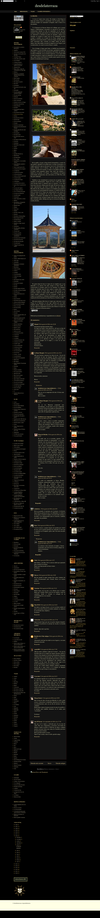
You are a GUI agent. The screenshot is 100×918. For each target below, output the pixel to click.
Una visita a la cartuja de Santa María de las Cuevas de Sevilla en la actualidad (81, 132)
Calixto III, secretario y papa (19, 58)
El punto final (16, 119)
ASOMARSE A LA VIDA (76, 416)
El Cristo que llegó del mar (19, 569)
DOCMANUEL (74, 349)
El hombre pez (17, 292)
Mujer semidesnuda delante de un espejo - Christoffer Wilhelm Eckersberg (81, 182)
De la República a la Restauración (18, 499)
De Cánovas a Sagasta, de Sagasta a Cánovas (19, 503)
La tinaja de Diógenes (75, 289)
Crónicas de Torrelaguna (76, 149)
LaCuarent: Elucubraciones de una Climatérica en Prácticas (77, 472)
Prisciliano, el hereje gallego (19, 216)
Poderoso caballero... (18, 369)
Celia (35, 560)
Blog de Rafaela (74, 299)
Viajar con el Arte (75, 130)
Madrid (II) (16, 709)
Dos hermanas (16, 403)
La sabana (16, 598)
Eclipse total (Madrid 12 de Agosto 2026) (80, 242)
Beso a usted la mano (80, 160)
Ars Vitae (73, 452)
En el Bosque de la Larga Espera (78, 527)
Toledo (15, 722)
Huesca (15, 702)
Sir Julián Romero (17, 219)
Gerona (15, 695)
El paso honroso (17, 298)
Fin (77, 443)
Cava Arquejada (17, 783)
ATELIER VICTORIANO (76, 319)
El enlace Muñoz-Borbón (19, 405)
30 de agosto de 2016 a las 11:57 (46, 560)
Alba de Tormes (17, 736)
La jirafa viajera (17, 343)
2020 (16, 828)
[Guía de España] (73, 545)
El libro (15, 296)
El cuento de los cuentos (19, 625)
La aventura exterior (18, 471)
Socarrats (15, 611)
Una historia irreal (17, 626)
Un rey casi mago (17, 387)
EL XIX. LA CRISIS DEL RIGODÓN (81, 650)
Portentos (16, 214)
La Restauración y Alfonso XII (20, 501)
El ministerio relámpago (18, 464)
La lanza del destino (18, 174)
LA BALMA (34, 16)
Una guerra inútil (17, 469)
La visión (16, 601)
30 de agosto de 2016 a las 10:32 (46, 525)
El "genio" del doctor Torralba (20, 290)
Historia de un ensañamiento (19, 420)
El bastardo (16, 90)
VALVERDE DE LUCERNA (77, 380)
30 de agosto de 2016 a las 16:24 (48, 605)
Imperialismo (16, 155)
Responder (37, 348)
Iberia (15, 152)
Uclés (15, 768)
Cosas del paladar (17, 274)
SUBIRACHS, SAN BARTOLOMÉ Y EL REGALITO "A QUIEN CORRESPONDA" (81, 123)
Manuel (36, 324)
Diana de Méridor (43, 434)
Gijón (15, 697)
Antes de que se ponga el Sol (19, 52)
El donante (16, 546)
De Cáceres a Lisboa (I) (18, 689)
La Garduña (16, 338)
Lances (15, 424)
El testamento (16, 132)
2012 (16, 869)
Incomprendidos (17, 157)
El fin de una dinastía (18, 98)
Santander (16, 717)
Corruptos (16, 272)
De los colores (16, 662)
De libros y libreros (17, 660)
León (15, 706)
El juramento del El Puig (19, 550)
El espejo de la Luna (75, 488)
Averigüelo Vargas (17, 57)
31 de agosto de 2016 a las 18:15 (48, 676)
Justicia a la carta (17, 331)
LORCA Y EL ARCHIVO (79, 281)
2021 (16, 826)
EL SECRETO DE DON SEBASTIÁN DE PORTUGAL (80, 580)
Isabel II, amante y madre (19, 422)
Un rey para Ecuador (18, 435)
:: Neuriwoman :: (74, 339)
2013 (16, 867)
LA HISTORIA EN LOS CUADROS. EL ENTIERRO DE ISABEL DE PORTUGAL (81, 620)
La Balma (16, 788)
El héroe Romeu (17, 105)
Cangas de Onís (17, 740)
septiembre (19, 843)
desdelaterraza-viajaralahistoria (47, 388)
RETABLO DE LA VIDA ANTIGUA (76, 87)
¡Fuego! (15, 146)
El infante (16, 107)
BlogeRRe (73, 406)
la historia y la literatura (21, 812)
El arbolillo (16, 281)
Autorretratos (16, 567)
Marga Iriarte (38, 698)
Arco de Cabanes (17, 779)
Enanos (15, 309)
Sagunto (15, 758)
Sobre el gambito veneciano (19, 817)
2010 (16, 873)
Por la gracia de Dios (18, 371)
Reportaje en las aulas (75, 427)
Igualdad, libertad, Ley (18, 153)
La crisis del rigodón (18, 468)
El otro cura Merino (18, 466)
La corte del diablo (17, 809)
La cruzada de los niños (18, 332)
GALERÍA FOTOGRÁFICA (44, 11)
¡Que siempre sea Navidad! (19, 378)
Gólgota (15, 596)
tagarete (73, 482)
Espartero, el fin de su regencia (20, 459)
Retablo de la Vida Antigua (41, 636)
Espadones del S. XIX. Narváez (20, 419)
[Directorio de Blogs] (74, 544)
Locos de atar (16, 352)
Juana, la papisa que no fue (19, 167)
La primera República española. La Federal (18, 492)
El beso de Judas (17, 544)
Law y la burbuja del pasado (19, 191)
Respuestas (39, 385)
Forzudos (16, 313)
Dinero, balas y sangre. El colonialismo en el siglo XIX (19, 69)
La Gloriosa (16, 481)
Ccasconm (37, 676)
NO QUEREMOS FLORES (80, 489)
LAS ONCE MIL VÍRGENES (79, 559)
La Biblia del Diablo (80, 78)
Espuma (78, 453)
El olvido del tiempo (80, 417)
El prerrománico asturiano (19, 587)
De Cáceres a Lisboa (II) (18, 690)
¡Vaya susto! (16, 389)
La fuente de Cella (17, 790)
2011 (16, 871)
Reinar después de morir (18, 217)
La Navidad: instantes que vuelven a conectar (81, 341)
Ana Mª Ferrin (38, 721)
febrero (18, 859)
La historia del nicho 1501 (19, 340)
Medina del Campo (18, 749)
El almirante (16, 85)
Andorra (15, 676)
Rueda (15, 756)
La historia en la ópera (18, 341)
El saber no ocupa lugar (18, 125)
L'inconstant (16, 197)
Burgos (15, 685)
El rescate (16, 589)
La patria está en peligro (18, 443)
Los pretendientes (17, 356)
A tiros (15, 402)
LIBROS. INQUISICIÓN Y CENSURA (80, 590)
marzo (18, 858)
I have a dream (74, 200)
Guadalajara (16, 701)
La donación (16, 334)
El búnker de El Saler (18, 786)
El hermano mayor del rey (19, 104)
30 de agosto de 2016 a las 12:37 (49, 542)
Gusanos (15, 148)
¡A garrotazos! (16, 488)
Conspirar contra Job (80, 387)
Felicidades (16, 592)
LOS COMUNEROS (81, 151)
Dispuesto (79, 330)
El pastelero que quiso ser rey (19, 300)
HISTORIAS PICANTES (80, 609)
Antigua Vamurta (75, 250)
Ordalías (15, 210)
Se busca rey (16, 483)
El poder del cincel (17, 583)
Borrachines (16, 267)
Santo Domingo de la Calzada (20, 759)
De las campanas (17, 658)
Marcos (36, 575)
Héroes (15, 150)
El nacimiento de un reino (19, 112)
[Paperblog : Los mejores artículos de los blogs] (73, 541)
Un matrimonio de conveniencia (17, 235)
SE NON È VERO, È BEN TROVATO (76, 205)
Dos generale (16, 80)
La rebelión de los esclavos (19, 183)
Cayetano (36, 588)
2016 (16, 835)
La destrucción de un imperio (19, 168)
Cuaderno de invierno (81, 407)
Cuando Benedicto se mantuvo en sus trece (18, 64)
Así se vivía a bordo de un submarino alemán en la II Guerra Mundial (81, 142)
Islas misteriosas (17, 329)
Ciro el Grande (17, 60)
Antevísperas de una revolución (18, 477)
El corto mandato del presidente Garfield (18, 92)
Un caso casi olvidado (18, 382)
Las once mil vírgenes (18, 188)
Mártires (15, 200)
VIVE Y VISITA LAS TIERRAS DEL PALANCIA (77, 256)
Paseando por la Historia (76, 139)
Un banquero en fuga (18, 462)
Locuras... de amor (17, 354)
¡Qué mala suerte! (17, 377)
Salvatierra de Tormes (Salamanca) (81, 232)
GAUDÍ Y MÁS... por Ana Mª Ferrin (77, 119)
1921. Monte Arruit (18, 527)
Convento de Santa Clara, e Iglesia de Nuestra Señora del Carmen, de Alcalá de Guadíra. (81, 102)
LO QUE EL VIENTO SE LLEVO (76, 279)
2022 (16, 824)
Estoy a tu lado (74, 431)
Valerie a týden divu (80, 518)
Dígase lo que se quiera (18, 445)
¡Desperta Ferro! (17, 67)
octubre (18, 841)
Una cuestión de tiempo (18, 628)
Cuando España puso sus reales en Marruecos (19, 521)
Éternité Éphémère (75, 517)
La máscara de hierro (18, 347)
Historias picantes (17, 325)
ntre (15, 812)
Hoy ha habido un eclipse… (80, 270)
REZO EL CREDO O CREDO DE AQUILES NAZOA (81, 500)
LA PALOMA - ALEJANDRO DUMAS (80, 172)
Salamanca (16, 715)
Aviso (72, 484)
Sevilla (15, 720)
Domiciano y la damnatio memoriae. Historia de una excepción (19, 75)
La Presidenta (16, 181)
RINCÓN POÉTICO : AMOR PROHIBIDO (81, 433)
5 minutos (73, 251)
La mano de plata (17, 177)
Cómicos (15, 270)
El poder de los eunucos (18, 117)
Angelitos (16, 50)
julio (18, 850)
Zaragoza (16, 726)
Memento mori (17, 205)
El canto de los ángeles (18, 283)
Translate (79, 17)
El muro (78, 290)
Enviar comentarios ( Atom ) (51, 769)
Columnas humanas (18, 62)
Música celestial (17, 603)
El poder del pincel (17, 585)
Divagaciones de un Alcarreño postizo (77, 441)
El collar (15, 284)
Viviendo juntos (17, 243)
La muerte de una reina (18, 508)
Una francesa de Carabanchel (19, 237)
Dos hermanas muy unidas (19, 279)
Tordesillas (16, 766)
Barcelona (16, 681)
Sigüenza (16, 763)
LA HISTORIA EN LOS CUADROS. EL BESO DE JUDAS (81, 640)
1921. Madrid (16, 523)
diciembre (19, 837)
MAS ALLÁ (79, 221)
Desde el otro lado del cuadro (77, 179)
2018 (16, 832)
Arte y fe (15, 566)
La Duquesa (16, 336)
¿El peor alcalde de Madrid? (19, 302)
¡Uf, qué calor (16, 231)
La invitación (16, 637)
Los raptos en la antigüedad (19, 357)
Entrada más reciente (37, 763)
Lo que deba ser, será (18, 639)
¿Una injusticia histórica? (19, 380)
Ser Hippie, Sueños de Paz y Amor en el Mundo (81, 191)
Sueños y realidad (17, 221)
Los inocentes (16, 555)
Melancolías (16, 359)
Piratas (15, 368)
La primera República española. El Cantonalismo (19, 495)
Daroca (15, 743)
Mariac (73, 199)
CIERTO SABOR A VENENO (77, 169)
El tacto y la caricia (18, 807)
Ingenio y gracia (17, 327)
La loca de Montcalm (18, 345)
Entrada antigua (60, 763)
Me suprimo (16, 361)
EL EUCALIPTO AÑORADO (80, 301)
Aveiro (15, 678)
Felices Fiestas (17, 590)
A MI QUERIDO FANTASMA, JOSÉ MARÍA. (81, 372)
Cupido (15, 277)
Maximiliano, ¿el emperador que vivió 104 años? (19, 203)
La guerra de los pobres (18, 172)
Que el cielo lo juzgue (18, 375)
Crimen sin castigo (17, 276)
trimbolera (37, 509)
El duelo (15, 286)
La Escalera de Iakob (75, 77)
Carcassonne (16, 687)
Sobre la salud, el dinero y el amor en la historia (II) (19, 647)
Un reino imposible (18, 386)
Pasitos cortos (74, 240)
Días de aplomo (74, 220)
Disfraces (15, 72)
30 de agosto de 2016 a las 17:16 (49, 620)
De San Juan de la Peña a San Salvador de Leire (19, 693)
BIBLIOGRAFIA (24, 11)
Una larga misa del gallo (18, 241)
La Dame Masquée (39, 353)
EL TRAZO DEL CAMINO (80, 463)
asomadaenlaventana (75, 497)
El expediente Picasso (18, 529)
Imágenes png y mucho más (77, 507)
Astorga (15, 738)
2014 (16, 865)
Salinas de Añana (17, 796)
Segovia (15, 718)
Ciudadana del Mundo (76, 230)
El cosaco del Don (17, 95)
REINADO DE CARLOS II (76, 109)
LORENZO (18, 848)
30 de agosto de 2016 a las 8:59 (49, 509)
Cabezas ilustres (17, 268)
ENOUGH (79, 350)
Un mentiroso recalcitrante (19, 384)
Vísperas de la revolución (19, 480)
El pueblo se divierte (18, 412)
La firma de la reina (17, 461)
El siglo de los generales (18, 414)
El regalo (15, 123)
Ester (35, 525)
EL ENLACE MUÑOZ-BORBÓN (80, 599)
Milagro (15, 207)
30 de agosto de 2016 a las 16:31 (49, 477)
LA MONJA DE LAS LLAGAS (80, 569)
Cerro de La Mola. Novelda (19, 784)
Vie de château (17, 447)
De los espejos (17, 663)
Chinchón (16, 741)
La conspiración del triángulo (20, 449)
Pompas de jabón (74, 426)
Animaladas (16, 262)
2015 (16, 864)
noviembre (19, 839)
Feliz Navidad (16, 594)
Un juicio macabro (17, 233)
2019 (16, 830)
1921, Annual (16, 525)
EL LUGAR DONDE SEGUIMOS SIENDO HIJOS (81, 321)
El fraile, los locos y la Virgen (20, 102)
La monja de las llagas (18, 179)
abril (18, 856)
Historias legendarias (18, 324)
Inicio (15, 11)
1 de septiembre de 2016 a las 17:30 (51, 721)
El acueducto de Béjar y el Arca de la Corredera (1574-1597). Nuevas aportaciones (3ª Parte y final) (81, 60)
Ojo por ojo (16, 209)
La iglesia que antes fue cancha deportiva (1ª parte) (80, 208)
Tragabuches (16, 432)
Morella (15, 752)
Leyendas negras (17, 195)
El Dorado (16, 96)
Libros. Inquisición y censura (19, 198)
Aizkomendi (16, 777)
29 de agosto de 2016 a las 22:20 (47, 324)
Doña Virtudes (17, 78)
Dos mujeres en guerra (18, 81)
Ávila (15, 680)
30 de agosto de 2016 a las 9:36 (49, 417)
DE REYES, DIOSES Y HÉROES (78, 159)
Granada (15, 699)
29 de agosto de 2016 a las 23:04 (49, 389)
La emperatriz (16, 170)
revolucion (73, 359)
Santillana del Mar (17, 761)
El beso (15, 450)
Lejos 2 (72, 396)
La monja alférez (17, 349)
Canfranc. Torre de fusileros (19, 781)
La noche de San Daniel (18, 475)
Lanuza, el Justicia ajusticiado (20, 176)
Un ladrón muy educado (18, 434)
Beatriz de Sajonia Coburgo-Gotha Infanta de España (80, 69)
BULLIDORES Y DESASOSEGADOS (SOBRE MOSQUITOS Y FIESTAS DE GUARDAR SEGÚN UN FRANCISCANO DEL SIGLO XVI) (78, 92)
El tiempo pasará (17, 134)
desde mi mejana (74, 329)
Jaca (15, 745)
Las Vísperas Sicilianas (18, 189)
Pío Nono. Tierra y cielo (18, 212)
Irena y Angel (16, 159)
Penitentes (16, 366)
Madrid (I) (16, 708)
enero (18, 861)
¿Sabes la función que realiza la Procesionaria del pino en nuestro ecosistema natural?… (81, 510)
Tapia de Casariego (17, 765)
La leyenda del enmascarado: (19, 811)
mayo (18, 854)
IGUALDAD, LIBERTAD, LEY (81, 630)
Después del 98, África (18, 515)
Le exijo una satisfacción (19, 193)
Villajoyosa (79, 397)
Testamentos (16, 226)
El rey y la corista (17, 305)
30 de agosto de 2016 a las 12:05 (47, 575)
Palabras (15, 641)
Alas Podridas (79, 474)
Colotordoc (37, 620)
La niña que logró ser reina (19, 452)
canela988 (37, 649)
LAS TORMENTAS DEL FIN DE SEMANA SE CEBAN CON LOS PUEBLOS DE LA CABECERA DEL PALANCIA (78, 261)
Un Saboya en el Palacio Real (20, 490)
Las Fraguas (16, 795)
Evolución (16, 141)
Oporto (15, 711)
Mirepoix (16, 750)
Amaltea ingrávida (75, 386)
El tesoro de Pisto (17, 307)
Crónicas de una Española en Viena (77, 369)
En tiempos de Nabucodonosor (20, 139)
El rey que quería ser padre (19, 304)
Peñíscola (16, 754)
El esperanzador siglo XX (19, 506)
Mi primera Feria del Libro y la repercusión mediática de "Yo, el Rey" (81, 112)
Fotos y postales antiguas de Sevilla (77, 98)
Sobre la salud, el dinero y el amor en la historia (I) (19, 644)
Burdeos (15, 683)
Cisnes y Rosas (74, 189)
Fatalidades (16, 143)
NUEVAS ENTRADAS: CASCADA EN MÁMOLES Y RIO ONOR (78, 382)
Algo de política (17, 454)
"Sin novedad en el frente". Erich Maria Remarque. (80, 530)
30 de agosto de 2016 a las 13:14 (48, 588)
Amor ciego (16, 260)
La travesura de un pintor (19, 599)
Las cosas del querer (18, 350)
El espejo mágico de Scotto (19, 288)
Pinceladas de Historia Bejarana (78, 56)
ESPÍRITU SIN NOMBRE (76, 309)
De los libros (16, 665)
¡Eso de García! (17, 311)
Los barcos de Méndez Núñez (20, 473)
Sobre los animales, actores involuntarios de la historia (19, 650)
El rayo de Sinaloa (17, 121)
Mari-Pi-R (37, 605)
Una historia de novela (18, 239)
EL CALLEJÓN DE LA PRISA (77, 461)
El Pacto (15, 116)
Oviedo (15, 713)
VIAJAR (32, 11)
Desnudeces (16, 542)
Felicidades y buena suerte (19, 144)
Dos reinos (16, 83)
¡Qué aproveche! (17, 373)
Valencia (15, 724)
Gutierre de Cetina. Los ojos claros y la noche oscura (19, 318)
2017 (16, 834)
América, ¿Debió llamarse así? (20, 258)
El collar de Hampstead (76, 268)
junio (18, 852)
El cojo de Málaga (17, 407)
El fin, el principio (17, 100)
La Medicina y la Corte (76, 67)
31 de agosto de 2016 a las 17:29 (48, 649)
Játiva (15, 747)
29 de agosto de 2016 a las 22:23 (53, 353)
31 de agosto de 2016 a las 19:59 (50, 698)
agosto (18, 844)
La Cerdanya (16, 704)
